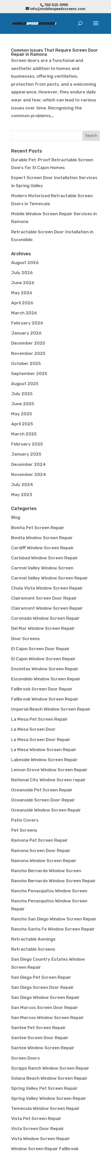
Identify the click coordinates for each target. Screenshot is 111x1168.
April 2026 (22, 302)
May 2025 (21, 413)
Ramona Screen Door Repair (40, 850)
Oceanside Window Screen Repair (46, 810)
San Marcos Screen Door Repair (44, 1007)
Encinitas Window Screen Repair (44, 668)
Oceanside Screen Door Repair (43, 799)
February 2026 (27, 322)
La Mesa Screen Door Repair (40, 739)
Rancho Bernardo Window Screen (46, 870)
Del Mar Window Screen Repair (43, 628)
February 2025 (27, 444)
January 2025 (26, 454)
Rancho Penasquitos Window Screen (49, 890)
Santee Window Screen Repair (42, 1047)
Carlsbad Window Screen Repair (44, 557)
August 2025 (24, 383)
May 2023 (21, 494)
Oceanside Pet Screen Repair (42, 789)
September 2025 (29, 373)
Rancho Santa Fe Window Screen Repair (53, 929)
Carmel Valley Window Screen (42, 567)
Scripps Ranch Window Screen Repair (50, 1068)
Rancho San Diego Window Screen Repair (54, 918)
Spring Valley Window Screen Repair (48, 1098)
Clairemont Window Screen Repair (47, 608)
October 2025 (26, 363)
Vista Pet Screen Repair (36, 1118)
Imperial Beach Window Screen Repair (51, 709)
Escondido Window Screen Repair (46, 678)
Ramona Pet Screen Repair (39, 840)
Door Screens (25, 638)
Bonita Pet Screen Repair (37, 527)
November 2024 (28, 474)
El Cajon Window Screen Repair (43, 658)
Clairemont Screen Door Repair (44, 598)
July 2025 (22, 393)
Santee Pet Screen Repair (38, 1027)
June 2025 (22, 403)
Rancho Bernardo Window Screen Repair (53, 880)
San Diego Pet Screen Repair (41, 977)
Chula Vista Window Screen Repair (47, 588)
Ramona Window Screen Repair (43, 860)
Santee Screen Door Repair (39, 1037)
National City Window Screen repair (48, 779)
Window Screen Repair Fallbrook (44, 1148)
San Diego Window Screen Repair (45, 997)
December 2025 (28, 343)
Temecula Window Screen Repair (45, 1108)
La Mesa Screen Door (33, 729)
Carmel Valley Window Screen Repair (49, 578)
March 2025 (24, 433)
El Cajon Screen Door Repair (40, 648)
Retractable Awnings (33, 939)
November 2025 (28, 353)
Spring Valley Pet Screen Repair (44, 1088)
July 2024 (22, 484)
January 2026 (26, 333)
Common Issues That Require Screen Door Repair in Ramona (54, 52)
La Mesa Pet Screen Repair (39, 719)
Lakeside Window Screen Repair (44, 759)
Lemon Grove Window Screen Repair (49, 769)
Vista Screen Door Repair (37, 1128)
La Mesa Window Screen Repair (43, 749)
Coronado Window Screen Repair (45, 618)
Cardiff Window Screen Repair (42, 547)
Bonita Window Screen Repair (42, 537)
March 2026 (24, 312)
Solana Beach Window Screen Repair (49, 1078)
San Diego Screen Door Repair (42, 987)
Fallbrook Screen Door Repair (42, 689)
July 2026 (22, 272)
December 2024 (28, 464)
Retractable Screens (33, 949)
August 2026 (25, 262)
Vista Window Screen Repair (40, 1138)
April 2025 (22, 423)
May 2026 (21, 292)
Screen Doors (25, 1058)
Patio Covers (24, 820)
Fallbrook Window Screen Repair (44, 699)
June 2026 (22, 282)
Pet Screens (24, 830)
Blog (15, 517)
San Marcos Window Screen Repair (47, 1017)
